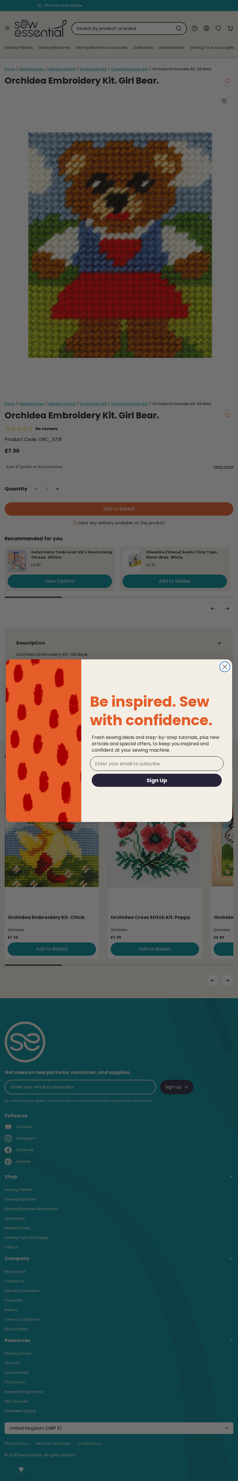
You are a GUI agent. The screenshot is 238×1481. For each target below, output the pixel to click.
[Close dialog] (225, 667)
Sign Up (157, 780)
